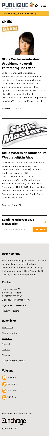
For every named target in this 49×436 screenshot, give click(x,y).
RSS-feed (11, 397)
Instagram (12, 390)
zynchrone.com (9, 428)
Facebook (12, 383)
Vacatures (7, 338)
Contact (6, 349)
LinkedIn (11, 377)
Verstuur (39, 229)
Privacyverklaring (10, 310)
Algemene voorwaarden (14, 305)
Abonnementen (9, 333)
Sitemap (6, 355)
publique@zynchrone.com (17, 299)
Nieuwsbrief (8, 344)
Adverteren (7, 327)
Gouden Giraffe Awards (13, 360)
